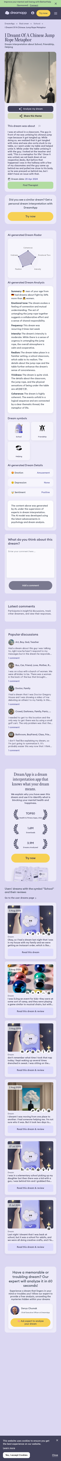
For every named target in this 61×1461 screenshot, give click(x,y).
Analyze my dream (33, 108)
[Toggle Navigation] (56, 13)
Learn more (9, 1448)
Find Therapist (30, 185)
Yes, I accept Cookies (16, 1455)
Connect (34, 5)
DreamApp (10, 23)
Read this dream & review (30, 1011)
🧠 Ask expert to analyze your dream (30, 1322)
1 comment (14, 658)
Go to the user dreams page (19, 897)
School (37, 23)
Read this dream (30, 952)
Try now (43, 13)
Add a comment (30, 585)
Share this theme (33, 115)
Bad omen (24, 23)
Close (55, 1455)
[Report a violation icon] (39, 126)
